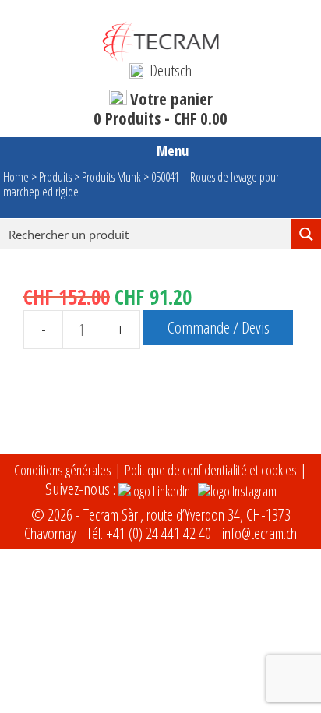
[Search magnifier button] (306, 234)
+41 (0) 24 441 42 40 (158, 533)
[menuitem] (160, 70)
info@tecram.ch (259, 533)
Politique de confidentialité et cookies (211, 470)
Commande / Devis (219, 327)
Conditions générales (62, 470)
